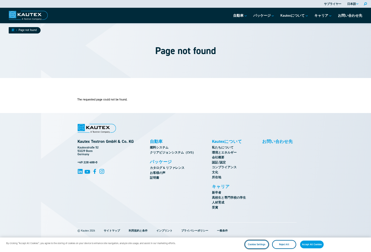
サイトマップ (112, 230)
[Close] (365, 244)
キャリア (221, 186)
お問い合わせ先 (277, 141)
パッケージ (161, 161)
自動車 (156, 141)
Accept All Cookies (312, 244)
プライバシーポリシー (194, 230)
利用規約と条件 (138, 230)
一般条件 (222, 230)
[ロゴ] (28, 15)
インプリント (164, 230)
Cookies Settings (256, 244)
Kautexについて (227, 141)
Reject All (284, 244)
